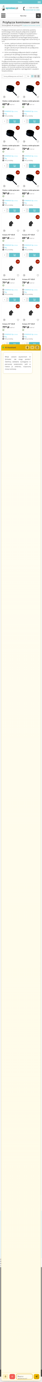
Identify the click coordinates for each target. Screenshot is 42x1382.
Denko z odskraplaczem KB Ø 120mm (10, 101)
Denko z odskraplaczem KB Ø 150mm (10, 145)
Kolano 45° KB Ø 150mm (8, 279)
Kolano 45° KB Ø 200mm (28, 324)
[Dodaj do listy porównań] (4, 96)
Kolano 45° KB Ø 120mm (8, 235)
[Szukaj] (38, 15)
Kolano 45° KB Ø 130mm (28, 235)
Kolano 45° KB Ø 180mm (8, 324)
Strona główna (6, 25)
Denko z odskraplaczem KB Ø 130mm (30, 101)
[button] (39, 2)
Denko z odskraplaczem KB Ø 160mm (30, 145)
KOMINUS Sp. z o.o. (11, 111)
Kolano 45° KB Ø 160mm (28, 279)
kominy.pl (17, 25)
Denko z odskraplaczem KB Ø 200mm (30, 190)
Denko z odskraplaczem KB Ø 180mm (10, 190)
